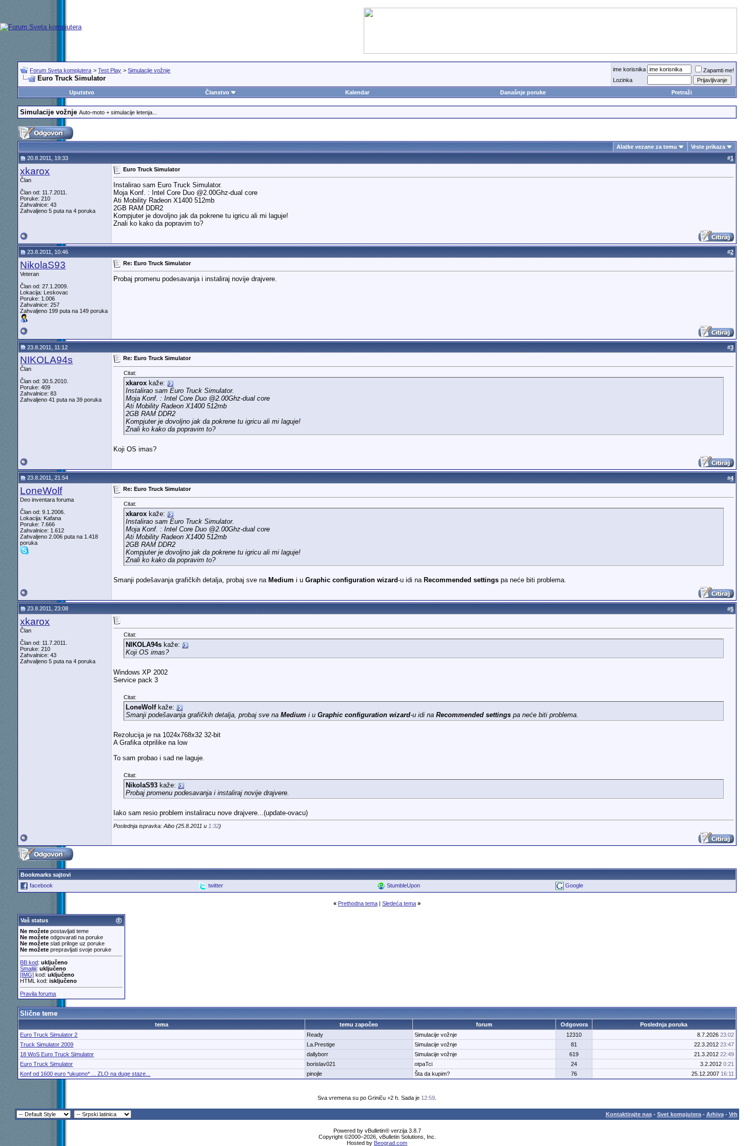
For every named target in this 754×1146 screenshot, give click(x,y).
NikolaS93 (43, 265)
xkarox (35, 171)
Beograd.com (390, 1143)
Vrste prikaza (708, 147)
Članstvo (217, 92)
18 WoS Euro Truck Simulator (57, 1054)
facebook (41, 885)
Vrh (733, 1114)
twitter (215, 885)
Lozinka (622, 80)
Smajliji (28, 968)
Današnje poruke (523, 92)
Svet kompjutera (679, 1114)
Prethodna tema (358, 903)
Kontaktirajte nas (629, 1114)
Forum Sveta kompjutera (60, 70)
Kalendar (357, 92)
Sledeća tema (399, 903)
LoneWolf (41, 490)
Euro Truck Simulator (46, 1064)
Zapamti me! (718, 70)
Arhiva (715, 1114)
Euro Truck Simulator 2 (48, 1035)
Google (574, 885)
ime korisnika (629, 69)
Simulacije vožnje (149, 70)
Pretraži (681, 92)
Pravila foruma (38, 994)
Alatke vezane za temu (647, 147)
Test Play (109, 70)
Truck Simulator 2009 (46, 1044)
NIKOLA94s (46, 359)
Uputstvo (81, 92)
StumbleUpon (403, 885)
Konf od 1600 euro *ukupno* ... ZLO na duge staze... (85, 1074)
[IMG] (27, 975)
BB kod (29, 962)
